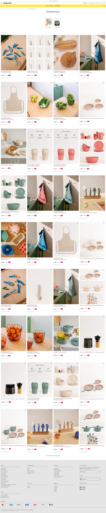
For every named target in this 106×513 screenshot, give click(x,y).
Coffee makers (3, 478)
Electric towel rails (4, 477)
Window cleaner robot (5, 480)
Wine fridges (3, 483)
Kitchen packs (15, 8)
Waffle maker (3, 473)
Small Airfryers (3, 479)
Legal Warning (11, 509)
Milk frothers (3, 469)
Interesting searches (4, 487)
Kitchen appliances (7, 8)
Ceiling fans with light (4, 482)
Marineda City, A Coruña (5, 497)
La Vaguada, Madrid (4, 496)
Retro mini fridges (4, 470)
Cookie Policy (31, 509)
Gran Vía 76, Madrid (4, 494)
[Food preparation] (57, 22)
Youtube (55, 491)
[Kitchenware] (49, 22)
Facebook (55, 486)
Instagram (55, 487)
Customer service (30, 465)
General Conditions (4, 509)
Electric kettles (3, 468)
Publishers (56, 465)
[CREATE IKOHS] (7, 3)
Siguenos (55, 483)
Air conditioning (3, 474)
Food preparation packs (23, 8)
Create (2, 465)
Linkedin (55, 490)
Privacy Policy (17, 509)
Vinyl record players (4, 475)
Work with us (29, 483)
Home (2, 8)
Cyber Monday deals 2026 (5, 485)
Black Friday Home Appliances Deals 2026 (8, 484)
